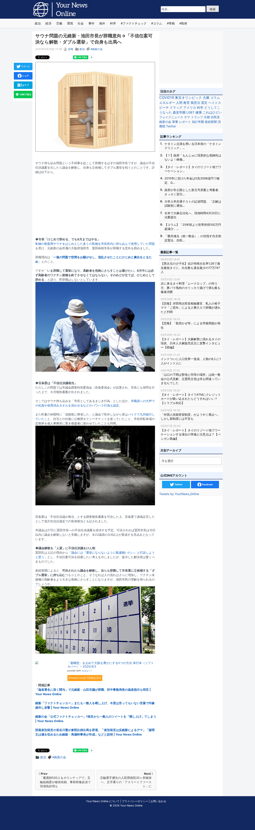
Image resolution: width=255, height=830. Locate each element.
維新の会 (97, 49)
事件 (91, 23)
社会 (81, 23)
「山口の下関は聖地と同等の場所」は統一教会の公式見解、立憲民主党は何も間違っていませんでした (190, 377)
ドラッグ (176, 107)
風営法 (195, 103)
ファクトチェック (135, 23)
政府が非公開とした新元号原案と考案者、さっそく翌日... (192, 192)
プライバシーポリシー (135, 801)
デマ (187, 117)
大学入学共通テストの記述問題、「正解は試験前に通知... (192, 203)
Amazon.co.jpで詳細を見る (84, 677)
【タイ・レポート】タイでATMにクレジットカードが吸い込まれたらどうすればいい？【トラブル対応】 (191, 397)
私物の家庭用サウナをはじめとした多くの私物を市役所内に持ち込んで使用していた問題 (95, 244)
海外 (102, 23)
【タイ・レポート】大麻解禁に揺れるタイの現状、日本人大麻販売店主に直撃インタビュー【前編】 (190, 341)
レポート (185, 122)
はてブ (25, 85)
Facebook (207, 484)
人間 (179, 103)
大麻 (206, 98)
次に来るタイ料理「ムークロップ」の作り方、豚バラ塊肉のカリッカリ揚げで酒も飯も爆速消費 (190, 286)
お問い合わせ (158, 801)
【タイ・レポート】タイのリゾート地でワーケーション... (192, 169)
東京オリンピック (188, 98)
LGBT (190, 112)
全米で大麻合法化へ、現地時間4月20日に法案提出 (192, 215)
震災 (204, 103)
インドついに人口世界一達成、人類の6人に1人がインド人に (191, 359)
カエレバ (86, 670)
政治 (38, 23)
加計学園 (198, 122)
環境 (70, 23)
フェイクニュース (171, 117)
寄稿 (172, 23)
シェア (25, 75)
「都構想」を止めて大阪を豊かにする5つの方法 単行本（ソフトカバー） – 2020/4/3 (110, 664)
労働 (59, 23)
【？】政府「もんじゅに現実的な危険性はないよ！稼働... (192, 157)
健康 (198, 112)
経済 (48, 23)
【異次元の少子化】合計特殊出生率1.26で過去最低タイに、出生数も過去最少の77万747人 (190, 266)
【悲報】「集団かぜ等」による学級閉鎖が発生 (190, 323)
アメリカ (189, 107)
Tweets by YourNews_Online (179, 494)
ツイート (25, 66)
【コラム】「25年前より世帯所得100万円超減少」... (192, 227)
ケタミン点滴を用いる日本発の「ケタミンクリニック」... (192, 146)
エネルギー (167, 103)
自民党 (215, 117)
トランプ (197, 117)
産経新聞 (211, 122)
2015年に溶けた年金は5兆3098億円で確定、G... (192, 180)
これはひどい (212, 112)
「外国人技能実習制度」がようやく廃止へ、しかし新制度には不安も (190, 415)
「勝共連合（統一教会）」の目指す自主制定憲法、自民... (192, 238)
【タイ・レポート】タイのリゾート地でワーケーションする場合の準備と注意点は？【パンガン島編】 (190, 432)
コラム (157, 23)
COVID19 (166, 97)
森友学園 (179, 112)
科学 (113, 23)
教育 (186, 103)
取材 (184, 23)
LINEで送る (25, 94)
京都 (207, 117)
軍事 (175, 122)
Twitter (171, 126)
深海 (70, 49)
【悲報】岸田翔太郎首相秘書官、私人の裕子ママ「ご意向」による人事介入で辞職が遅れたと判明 (190, 305)
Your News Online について (102, 801)
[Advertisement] (95, 203)
